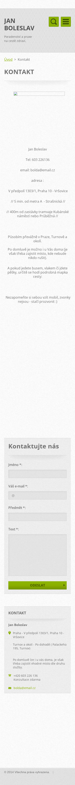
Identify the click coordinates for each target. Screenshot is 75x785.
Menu (66, 22)
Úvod (8, 59)
